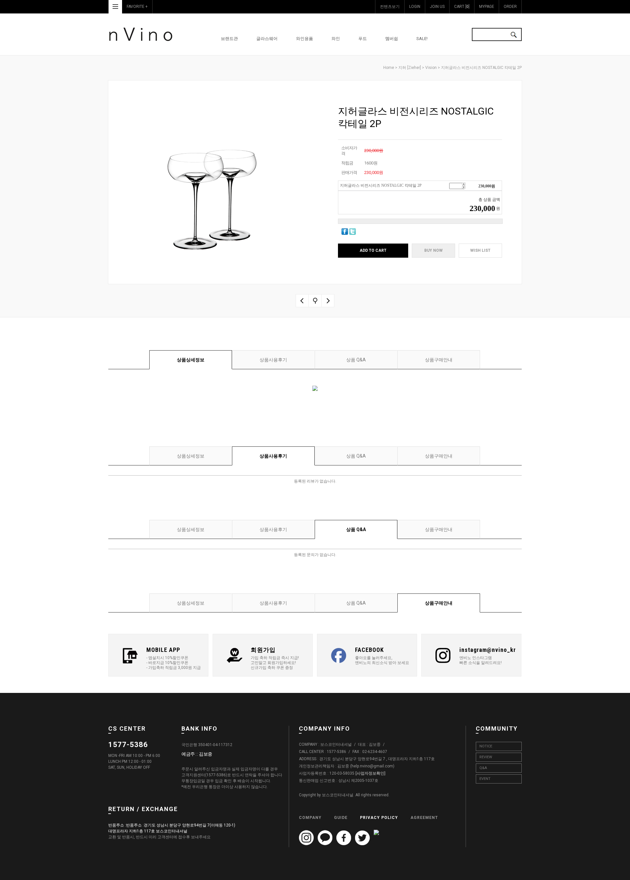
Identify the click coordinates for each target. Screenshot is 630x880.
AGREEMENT (424, 817)
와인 (335, 38)
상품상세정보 (190, 359)
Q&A (483, 768)
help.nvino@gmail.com (372, 766)
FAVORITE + (137, 6)
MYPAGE (486, 6)
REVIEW (485, 757)
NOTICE (485, 746)
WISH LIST (480, 250)
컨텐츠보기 (390, 6)
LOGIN (414, 6)
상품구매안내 (438, 359)
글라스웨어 (267, 38)
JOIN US (437, 6)
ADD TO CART (373, 250)
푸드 (362, 38)
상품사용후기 (273, 359)
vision (431, 67)
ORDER (510, 6)
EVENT (485, 779)
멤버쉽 (391, 38)
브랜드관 (229, 38)
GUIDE (340, 817)
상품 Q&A (356, 359)
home (388, 67)
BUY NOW (433, 250)
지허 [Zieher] (409, 67)
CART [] (462, 6)
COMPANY (310, 817)
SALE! (422, 38)
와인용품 (304, 38)
